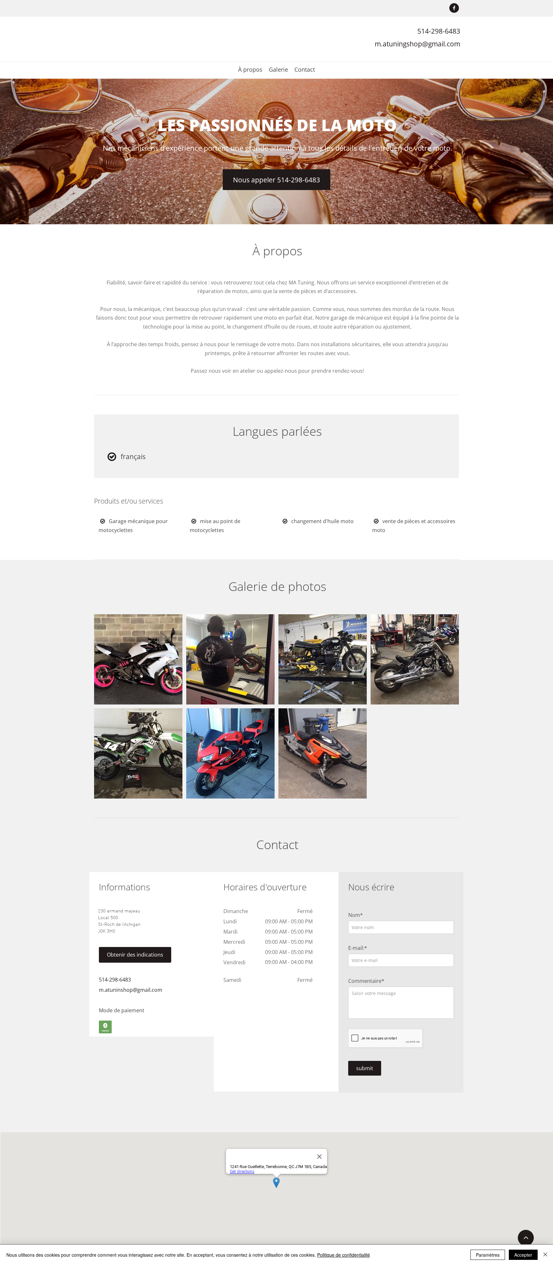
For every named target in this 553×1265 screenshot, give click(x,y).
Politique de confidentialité (343, 1255)
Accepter (523, 1255)
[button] (138, 659)
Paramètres (488, 1255)
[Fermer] (545, 1255)
